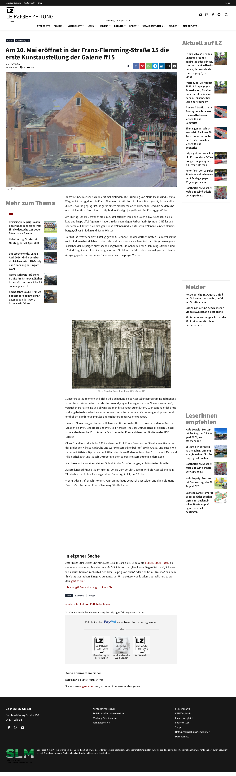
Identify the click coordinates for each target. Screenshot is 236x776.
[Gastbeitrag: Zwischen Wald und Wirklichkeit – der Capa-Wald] (220, 192)
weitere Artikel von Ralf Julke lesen (87, 604)
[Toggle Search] (226, 14)
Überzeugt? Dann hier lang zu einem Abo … (91, 587)
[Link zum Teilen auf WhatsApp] (149, 66)
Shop (40, 3)
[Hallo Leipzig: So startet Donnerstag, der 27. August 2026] (220, 483)
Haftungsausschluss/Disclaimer (192, 731)
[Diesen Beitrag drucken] (174, 66)
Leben (90, 25)
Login (228, 3)
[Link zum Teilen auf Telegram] (155, 66)
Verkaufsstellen (101, 722)
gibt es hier (77, 581)
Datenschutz (182, 736)
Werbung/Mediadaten (105, 718)
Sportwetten (182, 722)
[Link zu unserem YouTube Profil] (201, 15)
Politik (58, 25)
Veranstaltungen (153, 25)
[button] (63, 25)
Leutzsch (91, 595)
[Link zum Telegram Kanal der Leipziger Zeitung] (219, 15)
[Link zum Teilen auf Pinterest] (142, 66)
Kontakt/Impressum (104, 708)
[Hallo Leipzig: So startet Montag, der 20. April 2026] (50, 243)
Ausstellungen (22, 41)
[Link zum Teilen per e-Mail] (168, 66)
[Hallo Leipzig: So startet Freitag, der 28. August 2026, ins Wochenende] (220, 435)
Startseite (43, 25)
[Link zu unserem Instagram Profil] (207, 15)
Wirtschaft (75, 25)
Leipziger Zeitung (13, 3)
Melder (173, 25)
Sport (133, 25)
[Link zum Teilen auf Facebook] (136, 66)
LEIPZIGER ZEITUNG (157, 563)
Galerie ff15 (79, 595)
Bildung (118, 25)
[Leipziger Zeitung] (29, 14)
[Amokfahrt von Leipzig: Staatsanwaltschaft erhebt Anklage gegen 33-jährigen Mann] (220, 176)
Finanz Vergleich (184, 718)
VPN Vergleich (183, 713)
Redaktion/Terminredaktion (108, 713)
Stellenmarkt (29, 3)
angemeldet (86, 686)
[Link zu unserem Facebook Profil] (213, 15)
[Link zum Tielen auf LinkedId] (162, 66)
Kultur (104, 25)
